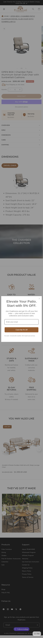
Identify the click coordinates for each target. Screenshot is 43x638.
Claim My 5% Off (21, 330)
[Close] (39, 298)
